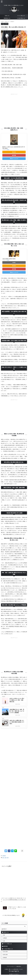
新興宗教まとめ (7, 18)
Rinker (8, 149)
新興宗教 (5, 946)
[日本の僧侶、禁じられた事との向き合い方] (12, 851)
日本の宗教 (5, 951)
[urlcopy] (22, 851)
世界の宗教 (5, 954)
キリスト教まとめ (21, 15)
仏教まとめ (7, 15)
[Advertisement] (14, 110)
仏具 (4, 940)
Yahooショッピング (14, 158)
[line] (15, 851)
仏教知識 (4, 855)
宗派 (4, 935)
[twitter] (6, 851)
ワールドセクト (14, 971)
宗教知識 (5, 957)
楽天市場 (14, 155)
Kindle (14, 262)
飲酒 (7, 857)
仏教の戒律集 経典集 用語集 (8, 258)
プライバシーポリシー (11, 966)
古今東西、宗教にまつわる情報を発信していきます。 (14, 969)
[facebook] (9, 851)
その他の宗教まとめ (21, 18)
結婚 (5, 857)
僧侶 (3, 857)
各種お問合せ (18, 966)
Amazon (14, 152)
